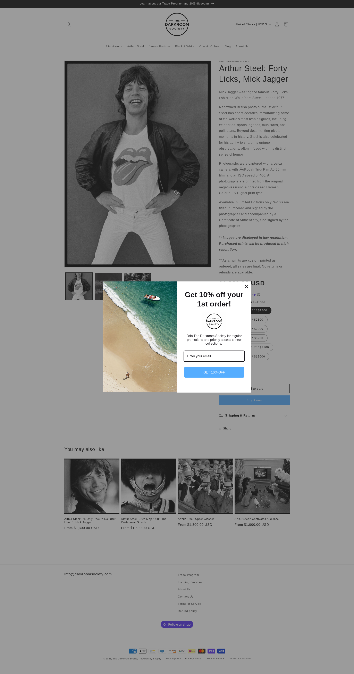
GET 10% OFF (214, 372)
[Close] (246, 286)
